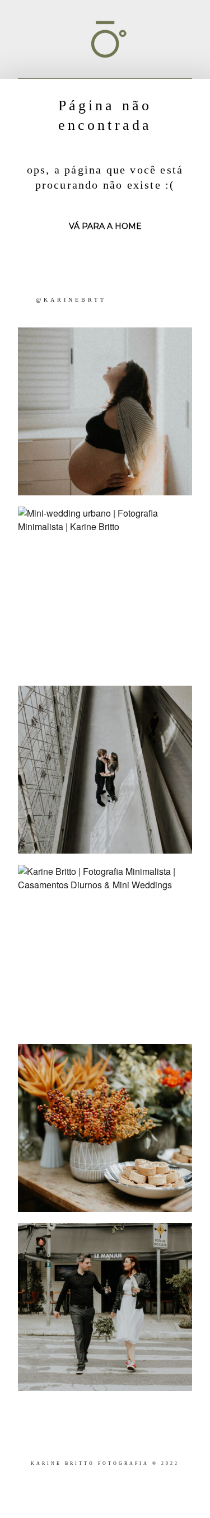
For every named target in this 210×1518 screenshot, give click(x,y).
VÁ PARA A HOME (105, 226)
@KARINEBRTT (71, 300)
